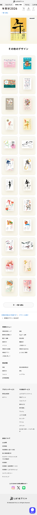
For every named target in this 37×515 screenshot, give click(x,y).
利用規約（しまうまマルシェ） (10, 469)
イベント (4, 345)
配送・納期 (5, 338)
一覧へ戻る (5, 13)
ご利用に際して (6, 356)
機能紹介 (21, 342)
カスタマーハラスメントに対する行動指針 (9, 458)
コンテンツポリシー (7, 473)
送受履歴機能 (5, 378)
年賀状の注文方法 (23, 349)
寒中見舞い (22, 408)
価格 (20, 331)
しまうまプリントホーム (25, 393)
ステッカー (22, 425)
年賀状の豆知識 (6, 349)
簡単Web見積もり (6, 335)
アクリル (21, 422)
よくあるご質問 (23, 352)
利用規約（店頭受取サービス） (10, 466)
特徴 (3, 367)
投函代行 (4, 342)
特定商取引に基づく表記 (8, 449)
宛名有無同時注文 (23, 367)
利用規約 (4, 462)
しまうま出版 (22, 415)
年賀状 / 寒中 (18, 4)
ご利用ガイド (22, 345)
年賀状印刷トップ (6, 331)
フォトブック (8, 4)
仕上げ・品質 (22, 335)
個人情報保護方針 (6, 453)
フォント (4, 374)
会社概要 (4, 442)
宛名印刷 (21, 338)
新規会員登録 (5, 393)
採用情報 (4, 446)
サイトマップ (5, 476)
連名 (20, 371)
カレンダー (22, 418)
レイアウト (22, 374)
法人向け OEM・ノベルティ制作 (26, 430)
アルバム (27, 4)
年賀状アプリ (5, 352)
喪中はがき (22, 404)
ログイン (4, 397)
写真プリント (22, 397)
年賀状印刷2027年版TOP (9, 315)
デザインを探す (23, 315)
